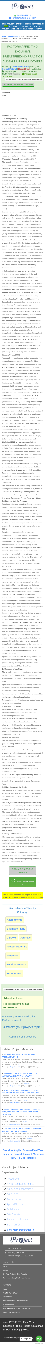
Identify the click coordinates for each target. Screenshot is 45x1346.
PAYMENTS (26, 26)
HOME (3, 24)
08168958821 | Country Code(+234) (20, 1256)
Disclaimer (6, 1270)
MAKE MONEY (16, 29)
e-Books (11, 937)
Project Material (9, 69)
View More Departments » (21, 1229)
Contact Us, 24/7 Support (12, 1312)
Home (4, 36)
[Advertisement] (27, 102)
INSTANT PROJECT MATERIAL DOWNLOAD (25, 79)
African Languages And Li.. (20, 1183)
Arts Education (14, 1214)
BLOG (25, 31)
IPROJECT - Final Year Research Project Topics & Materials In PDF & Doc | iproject (23, 1326)
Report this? (24, 69)
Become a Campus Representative (15, 1301)
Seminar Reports (17, 964)
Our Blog (6, 1266)
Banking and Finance (17, 1219)
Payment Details (8, 1304)
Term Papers (14, 973)
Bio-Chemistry (14, 1224)
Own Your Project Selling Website (15, 1274)
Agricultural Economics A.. (21, 1189)
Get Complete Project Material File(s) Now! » (18, 85)
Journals (25, 937)
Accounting (13, 1178)
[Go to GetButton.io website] (39, 1343)
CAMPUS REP (28, 29)
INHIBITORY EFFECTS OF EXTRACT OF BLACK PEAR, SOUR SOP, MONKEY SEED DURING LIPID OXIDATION (21, 1111)
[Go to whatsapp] (39, 1339)
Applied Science (14, 36)
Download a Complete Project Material (16, 1278)
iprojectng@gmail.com (16, 1253)
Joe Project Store (20, 66)
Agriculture (12, 1194)
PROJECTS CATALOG (15, 24)
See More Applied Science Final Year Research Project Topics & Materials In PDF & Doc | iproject (23, 1154)
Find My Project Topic (10, 1293)
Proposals (13, 955)
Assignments (14, 919)
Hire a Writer (7, 1297)
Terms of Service (9, 1338)
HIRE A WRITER (14, 26)
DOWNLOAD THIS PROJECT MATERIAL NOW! (24, 990)
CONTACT (38, 29)
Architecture (13, 1209)
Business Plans (16, 928)
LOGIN (31, 31)
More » (20, 1064)
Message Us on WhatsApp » (25, 882)
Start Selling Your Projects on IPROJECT (17, 1308)
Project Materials (17, 946)
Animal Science (15, 1199)
